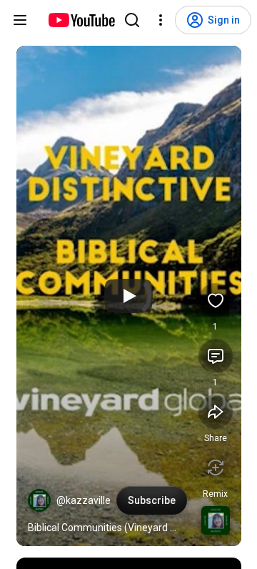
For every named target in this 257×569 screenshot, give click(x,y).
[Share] (215, 412)
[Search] (132, 20)
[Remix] (215, 467)
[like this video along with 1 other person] (215, 300)
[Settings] (160, 20)
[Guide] (20, 20)
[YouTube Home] (81, 20)
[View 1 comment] (215, 356)
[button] (39, 500)
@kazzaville (83, 500)
